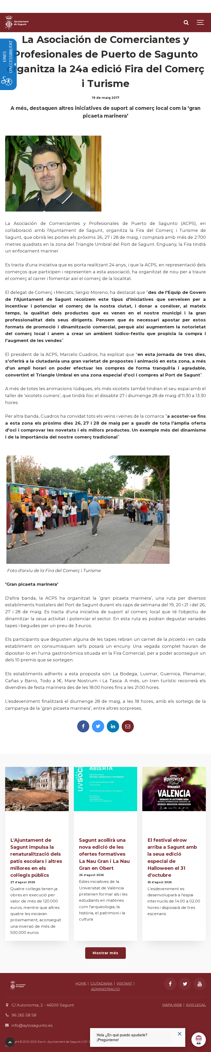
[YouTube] (200, 984)
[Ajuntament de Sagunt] (17, 22)
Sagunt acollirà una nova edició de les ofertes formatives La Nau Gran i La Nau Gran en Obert (104, 854)
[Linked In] (113, 726)
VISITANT (124, 983)
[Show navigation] (201, 22)
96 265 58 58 (24, 1015)
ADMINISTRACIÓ (105, 989)
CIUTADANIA (101, 983)
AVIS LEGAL (196, 1005)
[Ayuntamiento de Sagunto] (18, 993)
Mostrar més (105, 953)
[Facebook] (83, 726)
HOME (80, 983)
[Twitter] (98, 726)
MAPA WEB (172, 1005)
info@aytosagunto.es (32, 1025)
